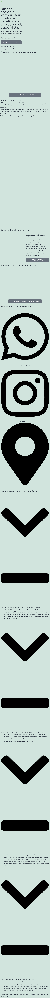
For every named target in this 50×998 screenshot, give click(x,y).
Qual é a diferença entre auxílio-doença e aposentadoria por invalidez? (22, 855)
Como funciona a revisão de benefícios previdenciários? (18, 979)
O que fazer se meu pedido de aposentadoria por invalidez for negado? (22, 732)
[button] (25, 552)
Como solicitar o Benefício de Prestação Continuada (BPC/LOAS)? (21, 607)
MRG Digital (6, 996)
